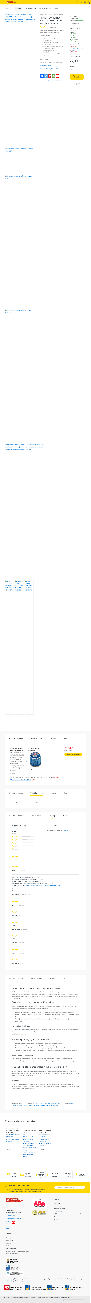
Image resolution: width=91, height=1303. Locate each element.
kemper (30, 1105)
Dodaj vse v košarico (73, 754)
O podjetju (57, 1203)
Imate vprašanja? (82, 1175)
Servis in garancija (11, 1248)
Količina (72, 66)
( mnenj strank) (51, 27)
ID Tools (8, 1128)
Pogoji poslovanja (43, 1297)
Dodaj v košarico (77, 77)
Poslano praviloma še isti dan (41, 1175)
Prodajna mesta (58, 1206)
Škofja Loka (73, 45)
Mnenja (53, 738)
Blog (55, 1216)
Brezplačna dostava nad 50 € (28, 1175)
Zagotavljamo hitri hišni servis (69, 1175)
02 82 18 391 (11, 1216)
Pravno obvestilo (66, 1297)
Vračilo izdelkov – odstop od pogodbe (17, 1251)
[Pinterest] (49, 76)
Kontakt (56, 1219)
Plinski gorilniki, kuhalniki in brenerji (49, 14)
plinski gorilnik (44, 1105)
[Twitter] (46, 76)
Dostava (8, 1243)
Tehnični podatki (37, 738)
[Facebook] (42, 76)
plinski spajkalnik (53, 1105)
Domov (7, 8)
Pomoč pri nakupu (11, 1238)
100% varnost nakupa (14, 1175)
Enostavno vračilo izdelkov (55, 1175)
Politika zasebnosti (54, 1297)
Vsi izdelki (18, 8)
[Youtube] (57, 76)
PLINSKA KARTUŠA (45, 65)
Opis (65, 738)
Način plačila (9, 1240)
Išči (77, 2)
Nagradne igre (58, 1211)
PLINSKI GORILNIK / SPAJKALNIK (49, 69)
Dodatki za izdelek (16, 738)
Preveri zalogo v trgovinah (75, 24)
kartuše (25, 1105)
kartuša (72, 1103)
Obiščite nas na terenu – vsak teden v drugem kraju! (68, 1214)
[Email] (53, 76)
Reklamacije (9, 1246)
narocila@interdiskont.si (34, 885)
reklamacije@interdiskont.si (52, 885)
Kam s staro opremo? (12, 1253)
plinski (37, 1105)
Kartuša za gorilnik (17, 1105)
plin (34, 1105)
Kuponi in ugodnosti (59, 1208)
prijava (66, 830)
